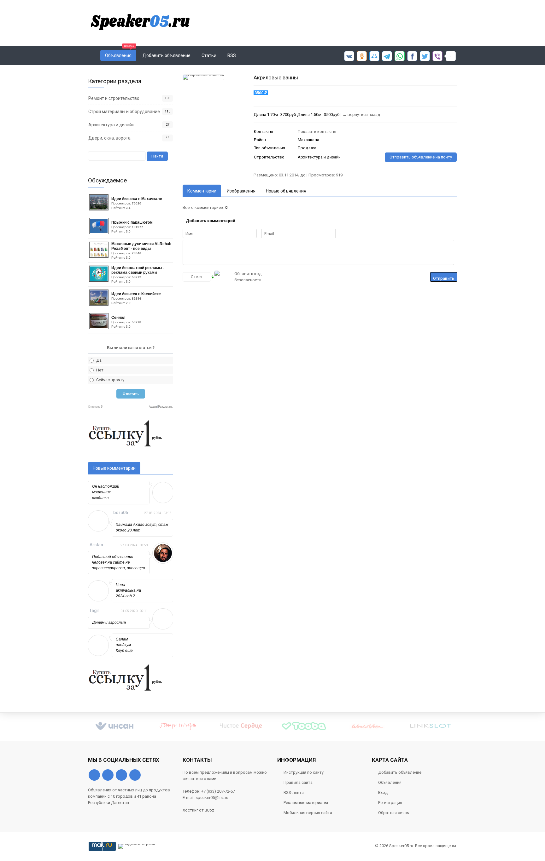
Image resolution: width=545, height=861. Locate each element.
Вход (383, 792)
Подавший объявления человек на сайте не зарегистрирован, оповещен (118, 562)
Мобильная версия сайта (308, 812)
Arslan (96, 544)
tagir (94, 610)
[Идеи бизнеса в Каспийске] (99, 304)
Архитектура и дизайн (111, 124)
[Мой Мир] (135, 775)
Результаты (165, 406)
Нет (99, 370)
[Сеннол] (99, 327)
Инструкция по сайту (304, 772)
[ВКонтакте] (94, 775)
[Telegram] (121, 775)
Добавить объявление (399, 772)
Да (99, 360)
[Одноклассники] (108, 775)
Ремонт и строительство (113, 98)
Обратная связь (393, 812)
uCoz (209, 810)
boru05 (120, 512)
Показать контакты (317, 131)
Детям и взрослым (109, 622)
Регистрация (390, 802)
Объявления (389, 782)
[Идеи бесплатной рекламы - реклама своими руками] (99, 280)
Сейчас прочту (110, 379)
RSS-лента (294, 792)
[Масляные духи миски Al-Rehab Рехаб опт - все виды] (99, 256)
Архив (153, 406)
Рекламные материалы (306, 802)
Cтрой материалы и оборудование (124, 111)
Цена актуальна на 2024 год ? (128, 590)
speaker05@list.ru (212, 797)
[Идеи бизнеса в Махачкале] (99, 209)
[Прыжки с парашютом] (99, 232)
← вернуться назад (361, 114)
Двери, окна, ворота (109, 138)
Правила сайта (298, 782)
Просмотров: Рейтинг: (136, 203)
